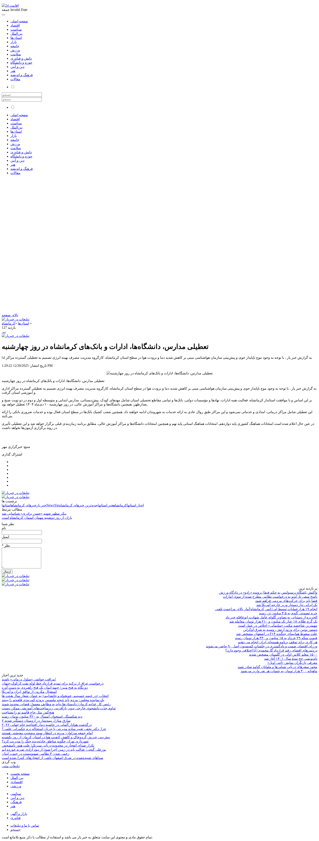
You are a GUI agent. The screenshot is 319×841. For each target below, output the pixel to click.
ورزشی (15, 786)
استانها (6, 505)
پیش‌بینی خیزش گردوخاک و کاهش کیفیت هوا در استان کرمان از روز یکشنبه (56, 737)
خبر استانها (105, 505)
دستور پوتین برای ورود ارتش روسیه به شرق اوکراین (280, 630)
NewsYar (52, 505)
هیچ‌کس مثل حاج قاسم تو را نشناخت (28, 712)
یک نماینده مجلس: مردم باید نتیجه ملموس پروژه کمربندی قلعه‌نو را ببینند (53, 700)
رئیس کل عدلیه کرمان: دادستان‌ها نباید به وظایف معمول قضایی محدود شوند (56, 704)
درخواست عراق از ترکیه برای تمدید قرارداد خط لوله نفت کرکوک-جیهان (53, 683)
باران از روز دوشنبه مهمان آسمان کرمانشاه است (37, 517)
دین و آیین (17, 67)
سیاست (16, 29)
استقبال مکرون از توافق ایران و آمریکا (29, 692)
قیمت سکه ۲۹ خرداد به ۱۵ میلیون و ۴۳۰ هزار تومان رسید (276, 638)
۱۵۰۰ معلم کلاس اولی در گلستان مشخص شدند (283, 654)
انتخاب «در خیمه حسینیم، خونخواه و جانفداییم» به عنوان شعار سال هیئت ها (55, 696)
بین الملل (16, 778)
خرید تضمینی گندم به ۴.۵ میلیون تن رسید (288, 613)
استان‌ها (16, 38)
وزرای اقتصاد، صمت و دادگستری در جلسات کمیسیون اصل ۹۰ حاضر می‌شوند (261, 646)
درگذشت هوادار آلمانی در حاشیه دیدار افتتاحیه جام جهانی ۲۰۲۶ (47, 725)
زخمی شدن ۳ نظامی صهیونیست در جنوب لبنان (35, 754)
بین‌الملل (16, 33)
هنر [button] (12, 164)
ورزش (15, 50)
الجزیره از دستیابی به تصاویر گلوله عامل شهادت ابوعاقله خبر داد (271, 617)
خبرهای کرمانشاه (23, 505)
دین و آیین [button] (17, 160)
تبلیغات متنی (11, 766)
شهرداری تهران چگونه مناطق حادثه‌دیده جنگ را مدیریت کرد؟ (45, 741)
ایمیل (5, 537)
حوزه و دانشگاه (21, 62)
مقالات (15, 79)
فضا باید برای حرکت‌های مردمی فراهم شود (286, 601)
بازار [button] (13, 135)
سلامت (15, 54)
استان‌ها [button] (16, 131)
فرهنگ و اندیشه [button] (21, 169)
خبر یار (41, 505)
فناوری (15, 818)
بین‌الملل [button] (16, 127)
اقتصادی (16, 782)
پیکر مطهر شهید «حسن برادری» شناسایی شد (34, 513)
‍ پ (4, 331)
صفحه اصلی (19, 21)
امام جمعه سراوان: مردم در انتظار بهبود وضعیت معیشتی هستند (47, 733)
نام (4, 528)
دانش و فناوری (21, 58)
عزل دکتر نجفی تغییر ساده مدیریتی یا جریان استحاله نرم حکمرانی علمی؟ (54, 729)
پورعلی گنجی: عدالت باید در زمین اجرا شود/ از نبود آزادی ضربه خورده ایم (54, 749)
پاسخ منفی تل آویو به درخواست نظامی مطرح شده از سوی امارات (270, 596)
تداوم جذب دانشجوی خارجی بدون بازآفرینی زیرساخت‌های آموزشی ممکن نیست (59, 708)
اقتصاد (15, 25)
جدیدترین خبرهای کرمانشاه (78, 505)
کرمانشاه (8, 323)
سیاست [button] (16, 123)
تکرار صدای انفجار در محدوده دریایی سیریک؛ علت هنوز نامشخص (48, 745)
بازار (13, 42)
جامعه (14, 46)
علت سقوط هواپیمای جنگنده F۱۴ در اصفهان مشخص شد (276, 634)
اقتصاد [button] (15, 119)
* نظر (6, 545)
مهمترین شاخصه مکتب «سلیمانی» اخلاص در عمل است (277, 625)
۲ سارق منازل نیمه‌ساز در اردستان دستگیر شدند (36, 720)
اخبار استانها (135, 505)
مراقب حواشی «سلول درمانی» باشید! (29, 679)
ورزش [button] (15, 144)
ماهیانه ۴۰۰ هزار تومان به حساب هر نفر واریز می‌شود (279, 671)
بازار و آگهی (18, 814)
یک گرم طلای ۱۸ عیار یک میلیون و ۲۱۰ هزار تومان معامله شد (273, 621)
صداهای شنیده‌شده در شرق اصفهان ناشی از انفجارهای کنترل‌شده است (52, 758)
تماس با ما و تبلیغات (24, 825)
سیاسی (15, 794)
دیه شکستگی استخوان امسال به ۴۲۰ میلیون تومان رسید (42, 716)
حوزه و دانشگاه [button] (21, 156)
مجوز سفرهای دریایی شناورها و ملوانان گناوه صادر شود (277, 667)
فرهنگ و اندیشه (21, 75)
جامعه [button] (14, 140)
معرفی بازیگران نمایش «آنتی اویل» (292, 663)
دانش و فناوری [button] (21, 152)
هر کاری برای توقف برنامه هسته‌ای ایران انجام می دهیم (277, 642)
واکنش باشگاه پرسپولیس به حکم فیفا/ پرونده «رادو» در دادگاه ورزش (268, 592)
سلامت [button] (15, 148)
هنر (12, 71)
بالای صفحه (10, 315)
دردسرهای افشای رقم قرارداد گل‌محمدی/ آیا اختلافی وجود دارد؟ (271, 650)
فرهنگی (16, 802)
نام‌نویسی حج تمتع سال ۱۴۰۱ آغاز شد (290, 658)
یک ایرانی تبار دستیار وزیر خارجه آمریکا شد (286, 605)
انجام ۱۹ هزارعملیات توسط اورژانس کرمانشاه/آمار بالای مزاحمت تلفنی (266, 609)
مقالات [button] (15, 173)
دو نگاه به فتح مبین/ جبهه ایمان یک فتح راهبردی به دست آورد (45, 687)
